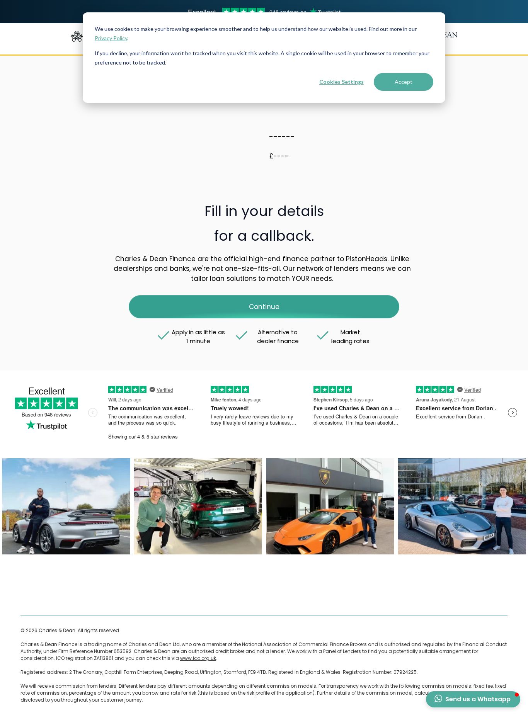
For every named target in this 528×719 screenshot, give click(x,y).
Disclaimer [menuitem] (81, 600)
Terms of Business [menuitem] (41, 600)
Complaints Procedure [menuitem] (126, 600)
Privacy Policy (111, 38)
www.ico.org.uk (198, 658)
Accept (403, 81)
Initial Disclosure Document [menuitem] (312, 600)
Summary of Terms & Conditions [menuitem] (235, 600)
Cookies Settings (341, 81)
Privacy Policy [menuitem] (175, 600)
